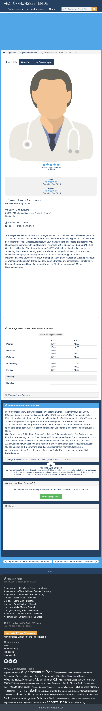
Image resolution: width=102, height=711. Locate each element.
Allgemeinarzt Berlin (38, 671)
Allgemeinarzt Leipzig (69, 679)
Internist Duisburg (72, 691)
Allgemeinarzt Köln (46, 679)
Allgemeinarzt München (28, 52)
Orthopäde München (88, 698)
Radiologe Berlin (26, 702)
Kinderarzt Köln (15, 699)
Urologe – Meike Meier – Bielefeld (20, 607)
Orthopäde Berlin (46, 698)
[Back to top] (96, 706)
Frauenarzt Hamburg (56, 686)
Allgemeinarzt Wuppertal (42, 683)
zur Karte (24, 209)
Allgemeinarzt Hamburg (19, 679)
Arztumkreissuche (36, 9)
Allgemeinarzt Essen (75, 676)
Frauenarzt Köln (72, 686)
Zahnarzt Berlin (56, 701)
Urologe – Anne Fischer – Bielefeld (20, 603)
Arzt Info (12, 62)
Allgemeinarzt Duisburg (32, 676)
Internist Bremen (58, 690)
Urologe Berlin (38, 702)
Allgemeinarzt (12, 52)
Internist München (64, 694)
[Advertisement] (51, 31)
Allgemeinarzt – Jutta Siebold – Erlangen (23, 616)
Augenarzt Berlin (60, 683)
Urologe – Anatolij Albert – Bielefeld (21, 610)
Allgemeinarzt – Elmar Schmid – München (75, 561)
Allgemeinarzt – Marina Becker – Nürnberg (24, 594)
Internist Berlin (27, 690)
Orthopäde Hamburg (62, 698)
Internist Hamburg (28, 694)
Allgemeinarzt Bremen (82, 672)
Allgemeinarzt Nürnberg (24, 683)
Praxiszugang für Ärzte (51, 496)
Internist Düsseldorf (88, 690)
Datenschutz (10, 654)
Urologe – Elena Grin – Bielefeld (19, 600)
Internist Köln (47, 694)
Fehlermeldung (11, 648)
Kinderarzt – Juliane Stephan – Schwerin (23, 613)
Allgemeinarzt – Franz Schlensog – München (28, 561)
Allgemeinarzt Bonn (64, 672)
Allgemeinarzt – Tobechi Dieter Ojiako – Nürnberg (27, 591)
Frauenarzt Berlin (20, 686)
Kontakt (7, 645)
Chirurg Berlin (76, 683)
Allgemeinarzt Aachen (12, 672)
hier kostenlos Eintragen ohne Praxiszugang (25, 636)
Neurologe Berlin (28, 698)
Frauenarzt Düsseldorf (39, 687)
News (52, 9)
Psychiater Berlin (11, 702)
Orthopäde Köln (75, 698)
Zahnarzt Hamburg (76, 702)
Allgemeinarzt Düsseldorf (54, 675)
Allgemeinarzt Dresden (13, 676)
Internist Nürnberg (80, 695)
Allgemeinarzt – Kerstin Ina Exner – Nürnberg (25, 588)
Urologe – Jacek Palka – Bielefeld (20, 597)
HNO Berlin (9, 690)
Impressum (9, 651)
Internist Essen (10, 694)
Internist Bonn (44, 691)
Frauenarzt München (89, 686)
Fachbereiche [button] (14, 9)
